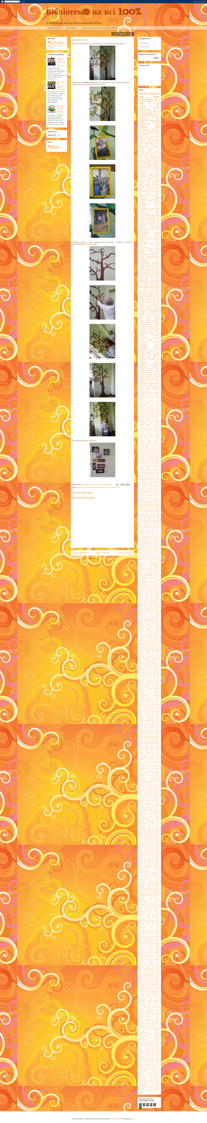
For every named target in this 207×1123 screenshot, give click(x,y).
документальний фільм (149, 324)
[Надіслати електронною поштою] (121, 485)
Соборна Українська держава (149, 612)
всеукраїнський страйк (152, 701)
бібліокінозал (155, 227)
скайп (145, 991)
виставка (142, 228)
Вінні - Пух (153, 497)
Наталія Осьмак (144, 589)
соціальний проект (145, 998)
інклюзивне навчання (152, 1072)
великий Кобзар (152, 308)
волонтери (142, 167)
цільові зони (147, 1049)
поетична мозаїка (153, 948)
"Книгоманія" (142, 414)
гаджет (151, 709)
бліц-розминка (155, 658)
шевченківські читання (146, 254)
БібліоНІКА (142, 177)
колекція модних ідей (149, 830)
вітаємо (157, 708)
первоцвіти (142, 940)
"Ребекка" (156, 430)
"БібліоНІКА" (143, 127)
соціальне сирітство (152, 996)
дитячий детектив (154, 741)
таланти (153, 1007)
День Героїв (143, 271)
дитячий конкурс (144, 743)
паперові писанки (144, 936)
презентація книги (153, 961)
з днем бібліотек (150, 784)
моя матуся (145, 897)
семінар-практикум (153, 374)
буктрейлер (155, 304)
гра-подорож (149, 725)
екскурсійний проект (152, 328)
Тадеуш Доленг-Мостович (152, 619)
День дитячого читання (147, 274)
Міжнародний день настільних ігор (149, 582)
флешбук (148, 1035)
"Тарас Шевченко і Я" (146, 438)
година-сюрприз (143, 724)
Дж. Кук (155, 525)
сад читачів (149, 986)
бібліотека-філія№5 (145, 667)
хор (151, 1046)
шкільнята (147, 1062)
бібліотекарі (156, 667)
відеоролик (155, 129)
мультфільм (155, 245)
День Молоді (143, 273)
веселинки (142, 681)
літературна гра (144, 856)
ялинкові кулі (155, 1064)
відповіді (152, 704)
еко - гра (148, 762)
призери (141, 368)
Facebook (152, 453)
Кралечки (146, 546)
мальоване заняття (145, 879)
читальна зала (149, 1051)
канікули (142, 239)
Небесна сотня (144, 221)
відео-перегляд (144, 230)
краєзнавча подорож (145, 844)
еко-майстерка (143, 768)
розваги (141, 192)
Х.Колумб (150, 631)
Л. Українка (152, 550)
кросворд (156, 846)
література (142, 855)
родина (141, 980)
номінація (141, 915)
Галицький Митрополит (153, 500)
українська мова (144, 383)
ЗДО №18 (142, 534)
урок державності (147, 1026)
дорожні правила (144, 754)
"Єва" (146, 394)
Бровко (147, 267)
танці (158, 1007)
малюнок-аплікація (154, 881)
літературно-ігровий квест (149, 871)
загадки (141, 149)
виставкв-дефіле (143, 695)
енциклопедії (155, 778)
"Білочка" (156, 396)
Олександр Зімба (145, 293)
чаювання (142, 1051)
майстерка (142, 138)
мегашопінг (156, 886)
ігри (158, 153)
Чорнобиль (142, 227)
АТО (143, 265)
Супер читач (143, 617)
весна (157, 166)
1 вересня (154, 263)
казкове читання (145, 801)
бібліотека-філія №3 (153, 665)
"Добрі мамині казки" (152, 256)
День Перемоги (154, 507)
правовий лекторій (145, 959)
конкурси (156, 171)
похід (147, 954)
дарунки (153, 731)
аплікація (149, 302)
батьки (153, 655)
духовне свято (143, 759)
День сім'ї (152, 523)
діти (158, 114)
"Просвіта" (150, 428)
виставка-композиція (153, 688)
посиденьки (155, 365)
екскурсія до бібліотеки (149, 330)
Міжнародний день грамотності (149, 577)
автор (146, 649)
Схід (148, 617)
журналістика (143, 238)
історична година (144, 1087)
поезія (149, 151)
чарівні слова (155, 1049)
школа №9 (151, 1060)
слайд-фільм (151, 991)
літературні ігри (143, 872)
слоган (157, 991)
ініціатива (156, 1085)
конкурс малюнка (152, 188)
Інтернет (156, 175)
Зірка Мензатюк (153, 140)
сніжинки (147, 993)
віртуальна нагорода (145, 708)
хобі (148, 1046)
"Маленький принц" (149, 197)
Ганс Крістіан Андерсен (145, 502)
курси (149, 341)
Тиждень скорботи (145, 298)
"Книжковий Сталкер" (153, 414)
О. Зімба (148, 591)
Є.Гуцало (141, 456)
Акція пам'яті (151, 463)
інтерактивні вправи (149, 1081)
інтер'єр (141, 1081)
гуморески (142, 729)
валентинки (142, 677)
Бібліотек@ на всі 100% (93, 12)
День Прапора (145, 179)
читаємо (147, 1055)
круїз (140, 847)
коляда (141, 339)
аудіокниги (142, 655)
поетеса (156, 247)
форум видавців (153, 1037)
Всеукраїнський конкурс (152, 490)
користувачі (143, 190)
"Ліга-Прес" (156, 419)
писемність (142, 943)
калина (157, 803)
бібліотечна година (153, 669)
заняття (156, 332)
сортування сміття (145, 153)
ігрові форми (150, 1069)
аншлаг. (148, 653)
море (146, 895)
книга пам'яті (152, 809)
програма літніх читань (149, 250)
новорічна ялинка (153, 913)
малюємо (141, 883)
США (140, 610)
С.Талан (157, 608)
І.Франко (151, 458)
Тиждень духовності (145, 624)
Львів (151, 285)
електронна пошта (145, 778)
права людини (154, 954)
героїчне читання (150, 711)
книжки (150, 814)
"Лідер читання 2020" (145, 421)
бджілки (157, 655)
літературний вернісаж (145, 860)
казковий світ (151, 803)
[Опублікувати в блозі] (123, 485)
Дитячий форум (144, 529)
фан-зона (156, 1032)
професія (156, 973)
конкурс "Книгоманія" (149, 833)
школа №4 (145, 1060)
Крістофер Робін (143, 548)
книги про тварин (145, 812)
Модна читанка (72, 28)
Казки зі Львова (148, 538)
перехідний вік (150, 940)
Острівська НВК (154, 600)
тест (150, 381)
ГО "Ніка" (154, 105)
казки (147, 169)
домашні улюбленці (145, 752)
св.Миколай (142, 987)
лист (153, 341)
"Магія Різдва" (154, 422)
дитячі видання (144, 747)
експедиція (142, 777)
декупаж (156, 317)
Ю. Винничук (149, 647)
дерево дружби (155, 732)
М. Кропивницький (151, 564)
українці (153, 383)
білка (151, 674)
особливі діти (143, 931)
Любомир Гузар (149, 559)
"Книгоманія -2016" (153, 410)
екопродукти (156, 773)
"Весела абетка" (144, 398)
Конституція (149, 545)
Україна (156, 223)
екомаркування (155, 771)
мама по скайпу (150, 883)
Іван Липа (142, 460)
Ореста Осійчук (144, 600)
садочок (157, 986)
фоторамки (150, 1041)
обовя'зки (141, 922)
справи (157, 998)
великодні (149, 677)
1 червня (153, 447)
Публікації (145, 43)
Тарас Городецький (144, 621)
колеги (141, 830)
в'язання (148, 676)
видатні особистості (144, 685)
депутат (141, 320)
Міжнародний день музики (149, 580)
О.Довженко (148, 592)
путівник (148, 977)
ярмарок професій (144, 1065)
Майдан (151, 568)
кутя (149, 847)
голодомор (155, 167)
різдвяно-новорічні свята (149, 372)
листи (140, 849)
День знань (155, 276)
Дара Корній (142, 506)
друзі (141, 169)
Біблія (147, 472)
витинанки (142, 311)
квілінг (154, 807)
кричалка (150, 846)
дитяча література (152, 320)
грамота (149, 317)
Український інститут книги (149, 225)
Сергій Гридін (145, 610)
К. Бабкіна (154, 536)
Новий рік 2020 (154, 589)
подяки (157, 945)
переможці (142, 173)
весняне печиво (150, 681)
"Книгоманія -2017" (153, 195)
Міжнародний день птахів (147, 584)
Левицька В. (152, 552)
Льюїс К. (141, 559)
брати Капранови (144, 660)
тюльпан (147, 1021)
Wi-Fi (151, 454)
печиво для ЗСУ (154, 941)
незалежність (143, 911)
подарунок (142, 365)
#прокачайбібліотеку (144, 447)
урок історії (142, 1028)
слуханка (141, 993)
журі (150, 238)
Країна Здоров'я (154, 546)
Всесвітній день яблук (153, 485)
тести (140, 1019)
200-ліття (141, 453)
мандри (157, 883)
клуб (158, 807)
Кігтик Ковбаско (153, 548)
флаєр (141, 1035)
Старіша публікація (124, 553)
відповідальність (143, 704)
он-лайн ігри (154, 359)
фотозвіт (157, 1039)
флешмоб (150, 133)
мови (146, 890)
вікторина (142, 111)
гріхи (158, 727)
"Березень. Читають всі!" (146, 396)
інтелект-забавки (154, 1078)
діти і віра (150, 761)
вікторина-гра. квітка (152, 706)
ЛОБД (157, 550)
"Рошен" (153, 431)
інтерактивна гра (145, 392)
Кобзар (148, 164)
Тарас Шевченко (145, 184)
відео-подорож (155, 702)
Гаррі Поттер (155, 502)
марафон (142, 355)
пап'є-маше (156, 934)
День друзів (152, 516)
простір (141, 973)
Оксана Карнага (144, 598)
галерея (151, 313)
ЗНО (148, 534)
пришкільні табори (152, 249)
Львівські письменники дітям (151, 557)
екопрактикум (143, 773)
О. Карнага (154, 591)
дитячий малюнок (154, 743)
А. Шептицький (153, 461)
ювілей (154, 153)
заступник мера (150, 789)
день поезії (147, 732)
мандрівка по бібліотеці (146, 885)
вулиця (141, 702)
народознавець (155, 906)
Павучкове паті (143, 603)
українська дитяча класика (151, 1023)
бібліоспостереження (145, 663)
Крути (154, 215)
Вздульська (149, 476)
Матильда (149, 571)
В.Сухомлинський (153, 177)
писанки (151, 173)
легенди (157, 847)
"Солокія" (145, 437)
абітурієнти (156, 647)
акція (141, 166)
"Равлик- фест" (149, 430)
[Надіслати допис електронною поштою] (116, 484)
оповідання (143, 361)
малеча (157, 878)
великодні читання (149, 166)
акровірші (156, 649)
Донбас (153, 529)
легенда (152, 847)
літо (140, 133)
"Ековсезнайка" (143, 405)
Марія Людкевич (149, 287)
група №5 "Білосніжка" (149, 727)
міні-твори (151, 904)
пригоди (141, 966)
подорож (152, 945)
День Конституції (153, 271)
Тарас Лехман (155, 621)
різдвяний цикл (149, 982)
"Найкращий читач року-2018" (149, 199)
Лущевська (156, 554)
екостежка (142, 775)
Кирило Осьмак (143, 539)
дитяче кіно (143, 322)
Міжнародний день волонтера (151, 575)
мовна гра (152, 890)
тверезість (150, 1009)
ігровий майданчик (153, 389)
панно (149, 934)
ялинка (157, 254)
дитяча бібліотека (150, 738)
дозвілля (157, 750)
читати (141, 1055)
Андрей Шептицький (149, 465)
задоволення (155, 786)
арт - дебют (155, 653)
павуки (148, 932)
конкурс (156, 103)
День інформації (153, 182)
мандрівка (156, 354)
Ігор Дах (156, 201)
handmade (156, 454)
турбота (157, 1019)
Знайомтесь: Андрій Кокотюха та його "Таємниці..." (61, 62)
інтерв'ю (157, 1081)
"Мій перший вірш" (146, 155)
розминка (156, 980)
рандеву (142, 252)
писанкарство (143, 247)
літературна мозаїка (146, 243)
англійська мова (153, 300)
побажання (142, 945)
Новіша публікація (79, 553)
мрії (149, 355)
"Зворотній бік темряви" (146, 408)
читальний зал (114, 487)
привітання (155, 367)
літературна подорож (153, 858)
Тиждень (141, 623)
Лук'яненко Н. (148, 554)
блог (154, 302)
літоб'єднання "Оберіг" (145, 876)
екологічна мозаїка (144, 771)
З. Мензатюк (144, 284)
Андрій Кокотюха (150, 265)
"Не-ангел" (156, 426)
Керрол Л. (156, 538)
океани (150, 925)
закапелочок (142, 787)
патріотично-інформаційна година (149, 938)
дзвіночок (156, 734)
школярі (147, 193)
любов (152, 849)
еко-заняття (149, 766)
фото (107, 487)
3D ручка (142, 201)
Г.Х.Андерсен (143, 208)
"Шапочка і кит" (153, 444)
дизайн (141, 736)
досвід (153, 754)
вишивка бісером (153, 697)
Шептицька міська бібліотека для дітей (57, 42)
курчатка (144, 847)
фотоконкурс (142, 1041)
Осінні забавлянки (144, 601)
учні (149, 103)
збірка (145, 793)
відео (147, 186)
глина (157, 711)
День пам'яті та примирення (151, 520)
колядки (157, 830)
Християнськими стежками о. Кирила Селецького (61, 85)
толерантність (154, 252)
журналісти (142, 784)
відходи (157, 704)
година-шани (151, 724)
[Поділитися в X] (125, 485)
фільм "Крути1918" (144, 1044)
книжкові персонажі (150, 828)
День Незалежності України (149, 119)
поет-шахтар (148, 947)
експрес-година (155, 777)
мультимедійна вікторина (149, 901)
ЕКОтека (156, 282)
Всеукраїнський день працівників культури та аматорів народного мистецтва (149, 488)
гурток (148, 729)
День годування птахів (152, 515)
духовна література (154, 757)
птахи (143, 977)
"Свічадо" (150, 435)
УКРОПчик (148, 628)
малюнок (142, 354)
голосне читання (153, 131)
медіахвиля (142, 888)
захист (146, 791)
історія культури (149, 1090)
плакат (148, 943)
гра (158, 113)
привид (157, 964)
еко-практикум (155, 768)
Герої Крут (155, 267)
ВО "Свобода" (143, 474)
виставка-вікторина (144, 686)
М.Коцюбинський (143, 568)
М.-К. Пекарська (153, 566)
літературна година (149, 241)
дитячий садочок (153, 322)
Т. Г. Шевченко (154, 145)
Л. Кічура (146, 550)
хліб (144, 1046)
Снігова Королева (154, 610)
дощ (158, 754)
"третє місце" (155, 446)
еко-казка (156, 766)
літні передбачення (154, 872)
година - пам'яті (144, 713)
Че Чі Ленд (146, 639)
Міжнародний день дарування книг (149, 578)
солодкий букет (155, 993)
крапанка (156, 840)
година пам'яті (150, 716)
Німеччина (142, 591)
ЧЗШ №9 (156, 298)
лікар (154, 851)
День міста (153, 518)
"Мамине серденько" (145, 424)
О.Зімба (141, 594)
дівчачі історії (143, 761)
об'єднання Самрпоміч (153, 920)
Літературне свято (144, 562)
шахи (147, 192)
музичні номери (153, 899)
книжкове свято (154, 823)
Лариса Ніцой (143, 552)
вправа (141, 701)
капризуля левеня (144, 805)
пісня (148, 979)
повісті (148, 945)
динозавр (146, 736)
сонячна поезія (155, 995)
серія (141, 376)
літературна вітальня (149, 343)
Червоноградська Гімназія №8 (149, 640)
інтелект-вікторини (154, 1076)
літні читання (144, 116)
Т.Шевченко (155, 164)
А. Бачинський (149, 460)
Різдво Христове (145, 297)
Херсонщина (148, 633)
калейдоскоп (143, 333)
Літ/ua (157, 561)
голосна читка (151, 315)
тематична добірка (153, 1016)
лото (157, 341)
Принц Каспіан (148, 607)
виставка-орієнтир (144, 690)
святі (152, 989)
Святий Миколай (150, 114)
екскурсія (142, 105)
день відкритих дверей (149, 319)
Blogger (133, 1119)
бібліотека (142, 118)
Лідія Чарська (149, 561)
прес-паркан (150, 964)
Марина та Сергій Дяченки (147, 570)
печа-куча (147, 941)
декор (157, 731)
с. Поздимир (154, 984)
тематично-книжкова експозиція (149, 1017)
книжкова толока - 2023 (152, 819)
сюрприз (149, 1005)
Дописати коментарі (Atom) (108, 558)
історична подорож (154, 1087)
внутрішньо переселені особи (147, 699)
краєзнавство (143, 842)
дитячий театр (155, 745)
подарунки (156, 363)
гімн (152, 729)
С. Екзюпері (155, 297)
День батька (150, 513)
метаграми (156, 888)
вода (158, 699)
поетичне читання (145, 950)
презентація (143, 367)
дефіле (151, 734)
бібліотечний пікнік (147, 672)
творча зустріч (149, 380)
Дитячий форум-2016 (146, 282)
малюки (157, 879)
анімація (142, 302)
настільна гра (148, 908)
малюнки (141, 881)
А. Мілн (141, 461)
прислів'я (150, 368)
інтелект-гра (142, 1078)
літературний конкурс (149, 348)
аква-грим (151, 649)
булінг (153, 660)
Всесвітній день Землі (152, 479)
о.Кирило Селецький (152, 917)
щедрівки (147, 1064)
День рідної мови (146, 278)
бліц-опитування (143, 658)
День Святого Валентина (147, 509)
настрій (141, 908)
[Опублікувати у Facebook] (127, 485)
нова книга (150, 911)
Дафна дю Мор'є (150, 506)
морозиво (151, 895)
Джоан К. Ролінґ (154, 527)
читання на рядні (154, 1053)
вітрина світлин (144, 709)
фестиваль (156, 1033)
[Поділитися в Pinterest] (129, 485)
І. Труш (146, 458)
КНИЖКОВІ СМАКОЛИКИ (55, 147)
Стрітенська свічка (153, 616)
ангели (157, 651)
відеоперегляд (154, 311)
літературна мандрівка (149, 346)
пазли (152, 932)
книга (141, 103)
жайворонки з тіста (153, 782)
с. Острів (147, 984)
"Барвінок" (156, 394)
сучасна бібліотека (153, 1000)
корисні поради (144, 840)
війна (140, 706)
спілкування (142, 1000)
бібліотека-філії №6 (146, 147)
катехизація (148, 807)
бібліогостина (143, 306)
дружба (146, 757)
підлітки (156, 151)
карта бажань (155, 805)
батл (149, 655)
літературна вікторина (152, 855)
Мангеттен (156, 568)
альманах (148, 651)
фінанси (153, 1044)
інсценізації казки (154, 1074)
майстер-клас (155, 136)
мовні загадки (148, 894)
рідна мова (154, 370)
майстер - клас (151, 113)
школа (148, 387)
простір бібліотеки (149, 973)
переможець (143, 363)
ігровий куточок (155, 1067)
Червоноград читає (154, 639)
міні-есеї (157, 902)
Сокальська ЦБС (145, 614)
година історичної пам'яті (152, 720)
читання (156, 125)
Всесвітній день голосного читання (149, 481)
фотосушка (143, 385)
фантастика (142, 1033)
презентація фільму (146, 963)
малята (149, 354)
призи (148, 966)
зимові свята (152, 794)
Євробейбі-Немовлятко (153, 456)
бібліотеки (142, 669)
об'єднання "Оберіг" (145, 918)
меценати (142, 890)
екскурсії (156, 236)
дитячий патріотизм (144, 745)
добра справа (155, 747)
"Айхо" (151, 394)
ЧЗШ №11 (146, 637)
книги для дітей (155, 810)
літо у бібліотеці (154, 874)
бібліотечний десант (145, 670)
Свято (149, 111)
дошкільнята (155, 186)
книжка (141, 335)
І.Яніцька (156, 458)
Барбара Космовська (152, 469)
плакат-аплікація (154, 943)
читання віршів (146, 1053)
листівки (146, 849)
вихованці (142, 697)
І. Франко (149, 201)
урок (140, 1026)
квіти (157, 333)
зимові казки (155, 793)
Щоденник (142, 647)
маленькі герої (149, 878)
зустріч (141, 188)
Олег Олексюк (154, 598)
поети (149, 365)
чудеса (141, 1056)
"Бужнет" (142, 256)
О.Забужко (156, 592)
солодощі (148, 376)
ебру (144, 762)
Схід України (154, 617)
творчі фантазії (150, 1012)
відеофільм (143, 313)
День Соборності (153, 273)
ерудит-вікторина (144, 780)
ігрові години (142, 1069)
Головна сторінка (55, 28)
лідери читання (148, 851)
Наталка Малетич (154, 587)
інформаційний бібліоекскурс (149, 1083)
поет (140, 947)
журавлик (142, 332)
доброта (152, 748)
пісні (151, 979)
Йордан (148, 536)
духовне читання (154, 759)
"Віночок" (153, 401)
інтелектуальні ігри (149, 391)
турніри (141, 1021)
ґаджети (141, 1092)
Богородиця (142, 470)
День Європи (155, 269)
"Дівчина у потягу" (152, 403)
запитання (156, 787)
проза (157, 971)
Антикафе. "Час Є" (150, 467)
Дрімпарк (147, 531)
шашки (153, 1056)
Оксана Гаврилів (154, 596)
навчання (147, 906)
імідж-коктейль (143, 1071)
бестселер (156, 656)
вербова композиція (153, 679)
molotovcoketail (115, 1119)
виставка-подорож (154, 692)
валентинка (156, 676)
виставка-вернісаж (153, 228)
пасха (151, 936)
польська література (153, 952)
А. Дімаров (156, 460)
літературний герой (152, 862)
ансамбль (142, 653)
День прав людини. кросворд (147, 522)
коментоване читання (146, 832)
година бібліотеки (154, 713)
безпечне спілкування (145, 656)
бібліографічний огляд (152, 662)
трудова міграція (149, 1019)
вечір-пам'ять (149, 683)
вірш (153, 708)
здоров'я (149, 793)
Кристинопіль (155, 284)
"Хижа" (157, 438)
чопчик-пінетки (155, 1055)
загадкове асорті (147, 786)
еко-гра (150, 764)
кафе (152, 333)
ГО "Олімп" (150, 499)
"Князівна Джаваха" (144, 415)
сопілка (141, 996)
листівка (150, 149)
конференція (155, 839)
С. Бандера (146, 608)
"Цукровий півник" (145, 440)
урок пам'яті (156, 1026)
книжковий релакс (145, 825)
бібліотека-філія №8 (149, 109)
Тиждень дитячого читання (151, 623)
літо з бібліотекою (144, 874)
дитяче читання (143, 741)
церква (153, 1048)
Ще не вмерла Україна (152, 646)
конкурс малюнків (154, 835)
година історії (144, 722)
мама (145, 133)
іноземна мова (143, 1074)
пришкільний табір (152, 968)
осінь (149, 931)
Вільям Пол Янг (144, 497)
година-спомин (155, 722)
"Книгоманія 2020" (154, 412)
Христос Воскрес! (150, 635)
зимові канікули (143, 794)
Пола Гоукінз (150, 605)
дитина (152, 736)
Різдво (157, 295)
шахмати (146, 1056)
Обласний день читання (152, 594)
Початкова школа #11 (146, 223)
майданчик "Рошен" (152, 352)
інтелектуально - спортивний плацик (149, 1080)
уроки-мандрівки (154, 1028)
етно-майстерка (155, 780)
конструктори (148, 839)
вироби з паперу (154, 685)
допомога (156, 752)
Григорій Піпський (154, 504)
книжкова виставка (149, 107)
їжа (154, 1090)
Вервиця (141, 476)
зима (153, 238)
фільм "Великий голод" (152, 1042)
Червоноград (143, 129)
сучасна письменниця (146, 1002)
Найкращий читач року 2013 (151, 585)
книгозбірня (156, 812)
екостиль (149, 775)
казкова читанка (155, 800)
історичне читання (145, 1088)
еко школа (154, 762)
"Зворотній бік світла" (152, 407)
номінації (147, 915)
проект (157, 190)
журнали (150, 332)
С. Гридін (152, 608)
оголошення (142, 925)
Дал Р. (148, 269)
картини (141, 807)
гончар (157, 724)
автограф (141, 649)
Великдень (155, 116)
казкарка (141, 800)
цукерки (150, 385)
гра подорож (142, 725)
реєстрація (156, 979)
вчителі (147, 702)
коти (151, 840)
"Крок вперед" (155, 415)
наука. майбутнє (154, 910)
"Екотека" (142, 258)
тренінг (157, 381)
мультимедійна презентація (146, 902)
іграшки (153, 1065)
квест (149, 239)
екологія (142, 328)
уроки (148, 1028)
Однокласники (143, 596)
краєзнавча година (153, 842)
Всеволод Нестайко (149, 203)
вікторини (142, 131)
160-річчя (156, 451)
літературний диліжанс (145, 863)
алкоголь (141, 651)
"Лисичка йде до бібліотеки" (147, 417)
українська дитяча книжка (147, 1025)
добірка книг (149, 750)
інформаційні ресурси (146, 1085)
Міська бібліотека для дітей (96, 487)
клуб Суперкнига (144, 809)
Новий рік (155, 221)
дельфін (141, 732)
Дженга (146, 527)
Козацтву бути (148, 543)
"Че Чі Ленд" (155, 442)
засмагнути (142, 789)
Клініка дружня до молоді (147, 541)
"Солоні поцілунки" (154, 437)
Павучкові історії (154, 603)
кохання (149, 339)
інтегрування (142, 1076)
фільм (157, 133)
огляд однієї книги (153, 924)
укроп (157, 1025)
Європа (141, 458)
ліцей (154, 876)
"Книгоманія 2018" (153, 258)
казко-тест (147, 800)
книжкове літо (143, 821)
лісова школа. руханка (152, 853)
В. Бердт (151, 472)
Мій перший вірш (152, 219)
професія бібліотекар (145, 975)
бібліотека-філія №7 (149, 101)
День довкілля (143, 516)
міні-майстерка (143, 904)
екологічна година (153, 770)
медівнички (149, 888)
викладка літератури (152, 309)
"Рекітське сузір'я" (144, 431)
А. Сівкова (146, 461)
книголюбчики (143, 814)
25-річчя (147, 453)
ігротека (157, 1069)
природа (142, 249)
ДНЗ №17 (142, 269)
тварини (141, 1009)
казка (157, 238)
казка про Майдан (153, 798)
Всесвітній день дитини (146, 483)
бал (146, 655)
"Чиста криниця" (143, 444)
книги (146, 136)
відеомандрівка (144, 232)
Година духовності (144, 504)
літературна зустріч (149, 344)
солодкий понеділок (144, 995)
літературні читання (146, 350)
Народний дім (143, 587)
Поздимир (142, 605)
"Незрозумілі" (143, 428)
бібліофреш (146, 674)
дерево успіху (81, 487)
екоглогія (141, 770)
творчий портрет (150, 1010)
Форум (153, 630)
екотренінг (156, 775)
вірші (149, 167)
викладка (142, 309)
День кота (147, 518)
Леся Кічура (143, 285)
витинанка (156, 695)
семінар (141, 374)
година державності (146, 715)
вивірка (157, 683)
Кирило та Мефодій (154, 539)
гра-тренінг (156, 725)
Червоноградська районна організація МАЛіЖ (99, 28)
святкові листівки (151, 987)
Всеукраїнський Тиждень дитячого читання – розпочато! (61, 109)
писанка (150, 138)
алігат (153, 651)
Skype (148, 454)
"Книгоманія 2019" (144, 412)
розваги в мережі (149, 980)
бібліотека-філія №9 (149, 99)
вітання (157, 147)
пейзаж (157, 361)
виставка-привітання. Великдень (149, 693)
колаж (157, 828)
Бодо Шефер (149, 470)
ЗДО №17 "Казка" (153, 532)
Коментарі (146, 46)
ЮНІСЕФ (142, 300)
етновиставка (143, 782)
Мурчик (145, 289)
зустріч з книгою (151, 796)
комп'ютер (156, 239)
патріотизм (156, 936)
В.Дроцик (156, 472)
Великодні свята (154, 474)
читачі (141, 114)
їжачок (157, 1090)
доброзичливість (143, 748)
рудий (141, 982)
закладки (149, 787)
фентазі (149, 1033)
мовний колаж (151, 892)
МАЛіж (157, 127)
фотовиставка (143, 1039)
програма (152, 970)
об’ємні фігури (150, 922)
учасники (141, 1030)
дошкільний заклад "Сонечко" (149, 326)
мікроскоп (156, 355)
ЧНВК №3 (152, 637)
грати (140, 727)
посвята (141, 954)
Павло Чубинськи (154, 601)
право (151, 190)
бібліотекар (155, 122)
